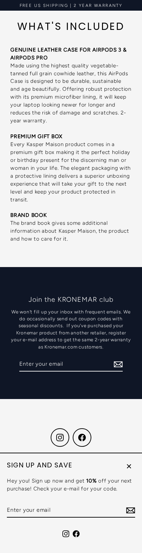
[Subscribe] (129, 510)
